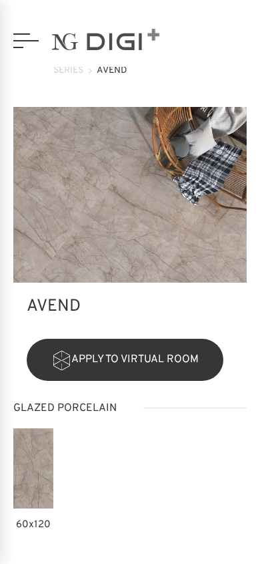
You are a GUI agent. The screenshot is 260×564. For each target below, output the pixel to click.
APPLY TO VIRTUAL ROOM (135, 359)
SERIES (68, 70)
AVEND (112, 70)
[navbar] (26, 41)
